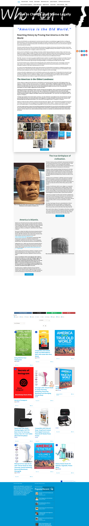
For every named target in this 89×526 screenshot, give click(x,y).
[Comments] (51, 489)
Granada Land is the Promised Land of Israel (46, 493)
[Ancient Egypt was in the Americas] (37, 499)
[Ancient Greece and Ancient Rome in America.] (37, 518)
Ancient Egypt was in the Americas (45, 498)
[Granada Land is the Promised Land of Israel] (37, 493)
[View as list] (45, 326)
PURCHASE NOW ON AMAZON (59, 394)
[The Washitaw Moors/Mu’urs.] (37, 503)
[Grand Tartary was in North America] (37, 508)
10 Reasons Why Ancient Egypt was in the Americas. (46, 513)
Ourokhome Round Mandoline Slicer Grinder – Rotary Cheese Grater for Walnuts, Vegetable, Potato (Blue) (64, 463)
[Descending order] (49, 320)
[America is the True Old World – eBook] (65, 339)
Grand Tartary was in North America (46, 507)
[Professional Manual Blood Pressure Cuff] (65, 415)
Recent (46, 489)
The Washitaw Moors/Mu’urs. (44, 503)
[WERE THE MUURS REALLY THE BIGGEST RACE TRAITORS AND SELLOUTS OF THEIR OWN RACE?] (37, 524)
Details (32, 365)
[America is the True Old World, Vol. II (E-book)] (44, 452)
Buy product (37, 361)
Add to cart (16, 365)
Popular (38, 489)
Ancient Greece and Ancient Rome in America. (46, 518)
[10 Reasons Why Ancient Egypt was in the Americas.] (37, 513)
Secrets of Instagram (20, 400)
